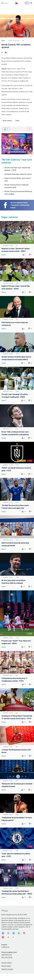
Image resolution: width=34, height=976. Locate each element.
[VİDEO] (17, 232)
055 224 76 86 (6, 957)
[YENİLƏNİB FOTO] (17, 452)
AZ (26, 3)
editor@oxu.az (6, 954)
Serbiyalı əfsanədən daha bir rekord (18, 174)
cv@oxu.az (5, 947)
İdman (4, 255)
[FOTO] (17, 662)
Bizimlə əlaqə (6, 966)
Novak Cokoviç (7, 120)
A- (2, 52)
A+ (6, 52)
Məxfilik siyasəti (7, 969)
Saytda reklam (6, 963)
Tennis (17, 120)
